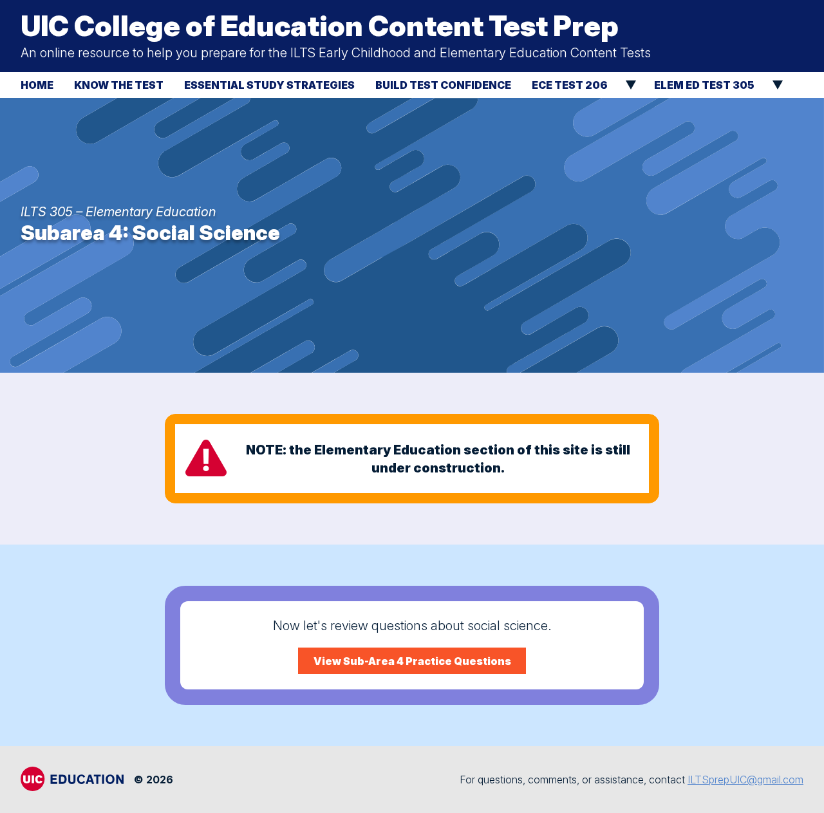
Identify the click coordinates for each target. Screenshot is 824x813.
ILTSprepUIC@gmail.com (745, 779)
